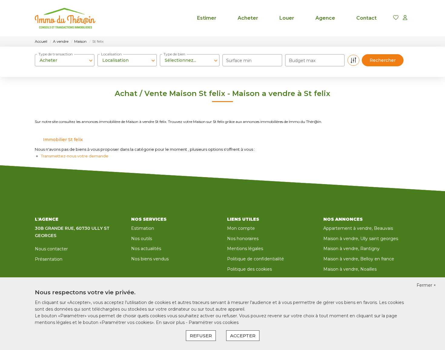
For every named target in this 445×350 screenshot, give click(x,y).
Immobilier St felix (63, 139)
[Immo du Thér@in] (65, 18)
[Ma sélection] (396, 18)
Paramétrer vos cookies (214, 322)
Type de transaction (55, 54)
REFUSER (201, 335)
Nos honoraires (243, 238)
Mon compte (241, 228)
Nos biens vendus (150, 259)
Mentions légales (245, 248)
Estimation (142, 228)
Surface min (239, 60)
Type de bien (174, 54)
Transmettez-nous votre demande (74, 156)
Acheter (248, 18)
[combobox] (64, 60)
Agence (325, 18)
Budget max (302, 60)
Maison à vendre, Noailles (350, 269)
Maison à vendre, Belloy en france (358, 259)
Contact (366, 18)
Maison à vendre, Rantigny (351, 248)
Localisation (111, 54)
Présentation (48, 259)
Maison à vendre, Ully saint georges (360, 238)
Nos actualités (146, 248)
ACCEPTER (242, 335)
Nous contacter (51, 249)
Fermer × (426, 285)
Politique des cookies (249, 269)
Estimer (206, 18)
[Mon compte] (405, 18)
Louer (286, 18)
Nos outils (141, 238)
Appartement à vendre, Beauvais (358, 228)
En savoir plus (171, 322)
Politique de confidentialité (255, 259)
